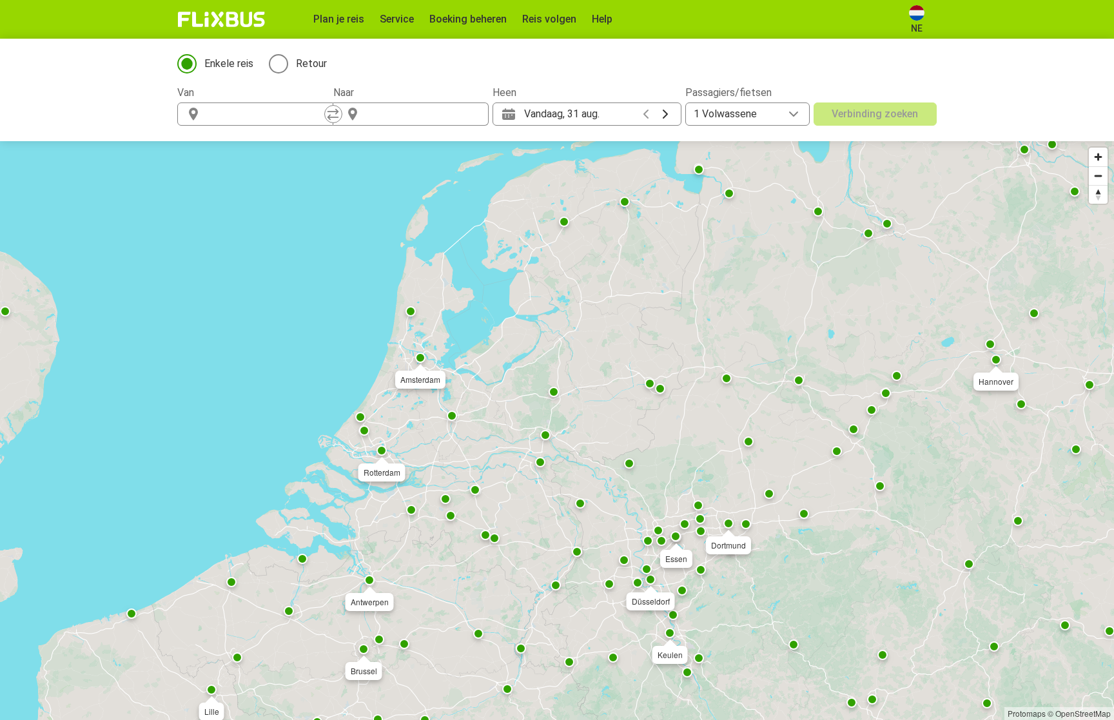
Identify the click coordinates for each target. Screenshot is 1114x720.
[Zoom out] (1098, 175)
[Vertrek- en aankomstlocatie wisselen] (333, 114)
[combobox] (267, 114)
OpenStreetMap (1083, 713)
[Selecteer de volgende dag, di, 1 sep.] (665, 114)
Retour (311, 63)
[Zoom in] (1098, 157)
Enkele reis (228, 63)
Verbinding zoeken (875, 114)
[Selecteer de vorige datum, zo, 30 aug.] (646, 114)
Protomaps (1027, 713)
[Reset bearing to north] (1098, 194)
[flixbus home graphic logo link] (221, 19)
